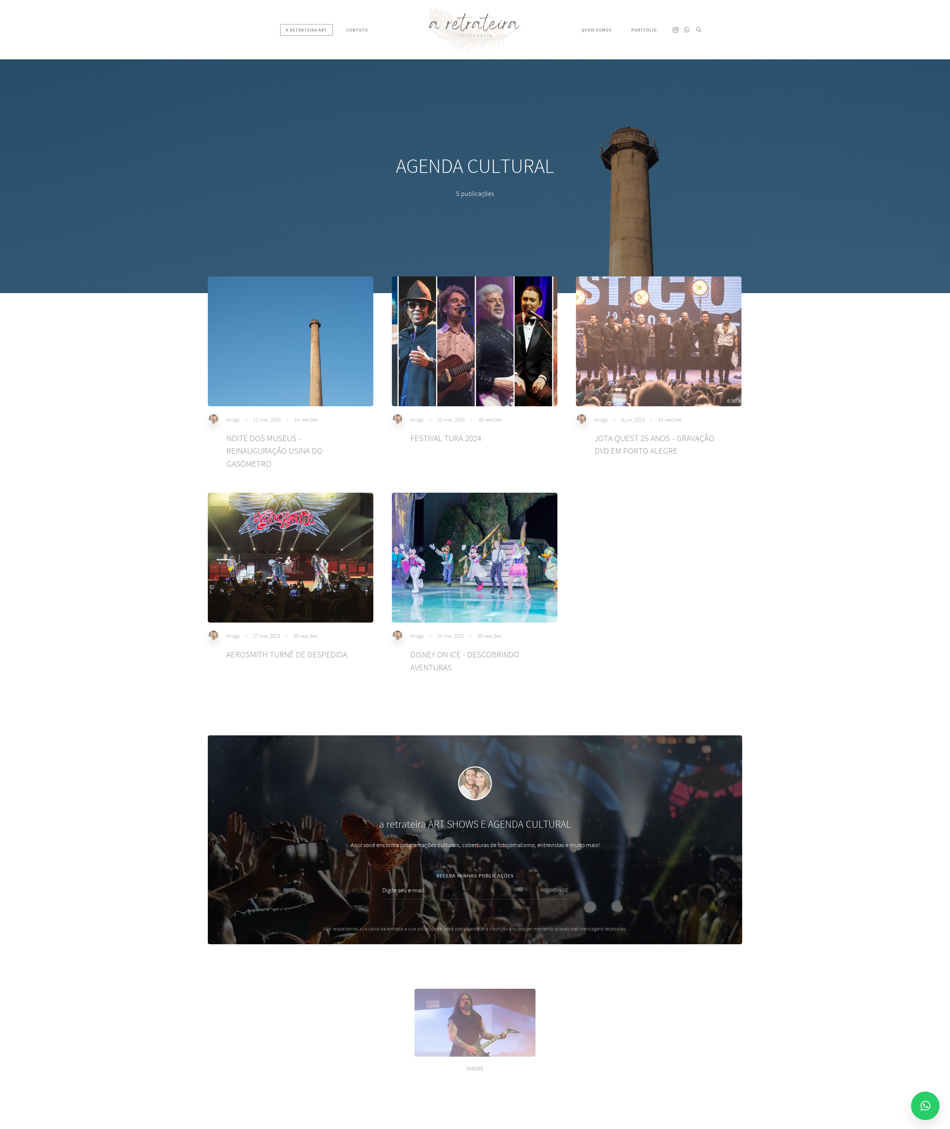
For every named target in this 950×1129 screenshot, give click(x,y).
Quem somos (597, 30)
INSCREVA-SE (554, 890)
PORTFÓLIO (644, 30)
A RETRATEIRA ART (306, 30)
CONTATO (357, 30)
